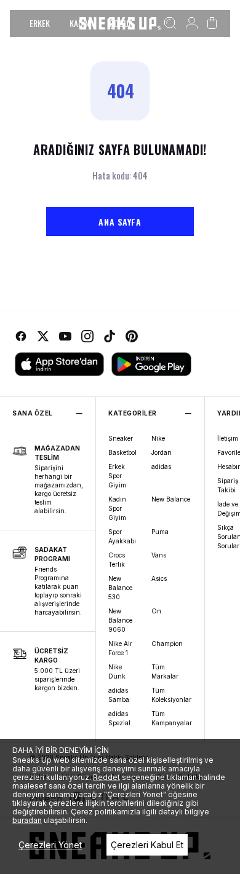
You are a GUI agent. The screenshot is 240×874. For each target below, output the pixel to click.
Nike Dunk (117, 671)
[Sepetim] (212, 23)
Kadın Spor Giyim (117, 508)
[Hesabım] (191, 23)
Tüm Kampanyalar (171, 718)
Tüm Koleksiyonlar (171, 695)
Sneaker (120, 438)
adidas (161, 466)
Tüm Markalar (164, 671)
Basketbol (122, 452)
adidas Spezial (119, 718)
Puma (160, 531)
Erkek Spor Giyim (117, 476)
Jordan (161, 452)
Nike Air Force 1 (120, 648)
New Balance (170, 499)
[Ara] (170, 23)
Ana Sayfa (119, 221)
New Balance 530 (120, 587)
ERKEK (40, 23)
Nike (158, 438)
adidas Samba (118, 695)
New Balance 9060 (120, 620)
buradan (27, 820)
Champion (167, 643)
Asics (159, 578)
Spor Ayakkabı (122, 536)
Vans (158, 555)
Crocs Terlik (116, 559)
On (156, 611)
